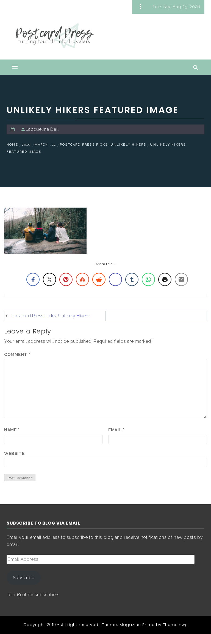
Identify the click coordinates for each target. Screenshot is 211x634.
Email (116, 430)
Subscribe (23, 577)
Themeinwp (175, 624)
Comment (17, 354)
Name (12, 430)
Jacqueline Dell (42, 129)
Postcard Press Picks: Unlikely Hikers (51, 315)
